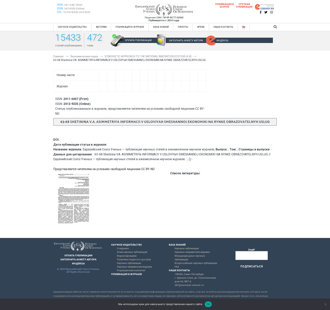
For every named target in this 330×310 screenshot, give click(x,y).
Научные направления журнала (134, 266)
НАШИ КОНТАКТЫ (223, 27)
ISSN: (60, 4)
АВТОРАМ (101, 27)
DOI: (59, 12)
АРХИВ (201, 27)
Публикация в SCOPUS (224, 5)
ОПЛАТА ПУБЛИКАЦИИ (138, 40)
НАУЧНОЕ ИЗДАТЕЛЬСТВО (72, 27)
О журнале (123, 248)
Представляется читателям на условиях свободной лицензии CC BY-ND (104, 169)
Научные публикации (129, 263)
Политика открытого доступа (134, 259)
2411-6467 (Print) (73, 5)
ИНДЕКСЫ (222, 40)
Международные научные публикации (190, 258)
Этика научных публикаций (132, 252)
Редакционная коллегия (131, 270)
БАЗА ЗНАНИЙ (161, 27)
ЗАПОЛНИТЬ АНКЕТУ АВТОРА (186, 40)
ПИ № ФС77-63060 (173, 17)
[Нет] (325, 304)
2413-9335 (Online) (74, 8)
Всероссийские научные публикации (196, 263)
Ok (208, 304)
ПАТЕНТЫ (183, 27)
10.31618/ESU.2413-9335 (76, 12)
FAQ (177, 266)
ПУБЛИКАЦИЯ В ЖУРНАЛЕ (130, 27)
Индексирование (127, 256)
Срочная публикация (244, 5)
